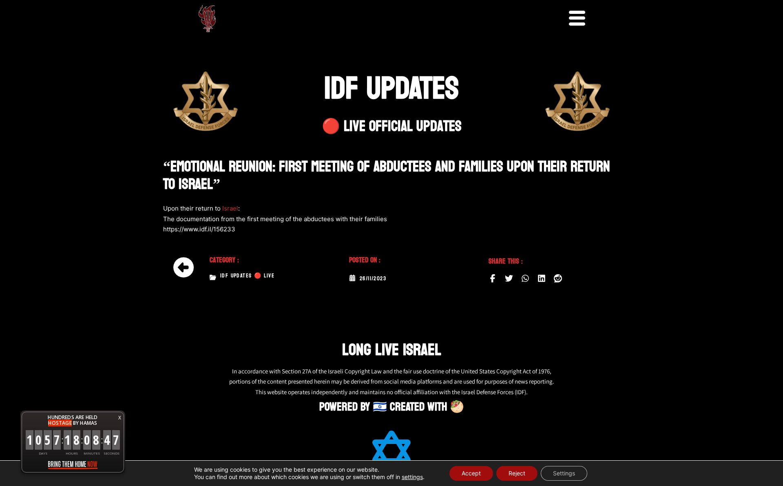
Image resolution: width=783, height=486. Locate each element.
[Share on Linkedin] (541, 278)
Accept (471, 473)
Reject (517, 473)
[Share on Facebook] (493, 278)
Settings (564, 473)
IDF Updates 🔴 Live (247, 276)
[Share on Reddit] (558, 278)
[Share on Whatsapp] (525, 278)
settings (412, 476)
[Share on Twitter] (509, 278)
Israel (230, 208)
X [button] (119, 417)
